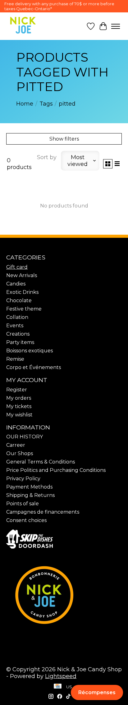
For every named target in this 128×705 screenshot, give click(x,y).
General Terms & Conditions (40, 462)
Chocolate (19, 300)
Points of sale (22, 504)
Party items (20, 342)
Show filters (64, 139)
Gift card (17, 267)
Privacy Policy (23, 478)
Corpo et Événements (33, 367)
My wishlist (19, 415)
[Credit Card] (58, 686)
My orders (18, 398)
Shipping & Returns (30, 495)
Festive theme (24, 309)
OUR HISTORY (24, 437)
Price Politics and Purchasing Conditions (56, 470)
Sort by (47, 157)
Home (24, 103)
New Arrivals (21, 275)
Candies (15, 284)
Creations (18, 334)
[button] (97, 692)
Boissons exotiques (29, 351)
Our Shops (19, 453)
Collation (17, 317)
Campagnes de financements (42, 512)
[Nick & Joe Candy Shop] (23, 25)
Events (14, 326)
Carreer (15, 445)
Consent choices (26, 520)
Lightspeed (60, 676)
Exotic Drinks (22, 292)
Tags (46, 103)
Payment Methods (29, 487)
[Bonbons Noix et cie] (64, 595)
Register (16, 390)
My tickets (18, 406)
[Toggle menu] (115, 26)
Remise (15, 359)
